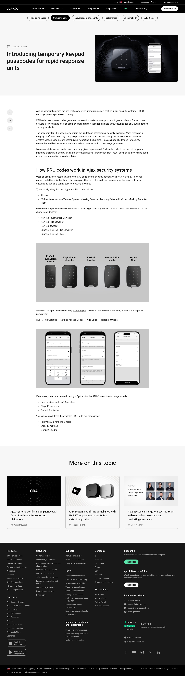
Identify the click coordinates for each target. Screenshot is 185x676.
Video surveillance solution (47, 577)
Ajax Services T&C (14, 672)
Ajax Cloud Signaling (15, 628)
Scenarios (11, 636)
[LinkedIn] (10, 120)
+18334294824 (134, 600)
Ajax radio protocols (15, 590)
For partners (111, 9)
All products (11, 571)
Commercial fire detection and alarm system (48, 564)
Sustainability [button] (130, 18)
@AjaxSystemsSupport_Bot (138, 608)
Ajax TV (10, 621)
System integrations (15, 578)
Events (97, 567)
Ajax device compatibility (75, 576)
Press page (99, 563)
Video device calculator (74, 591)
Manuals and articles (73, 556)
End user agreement (32, 672)
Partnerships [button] (111, 18)
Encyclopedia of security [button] (86, 18)
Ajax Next (98, 575)
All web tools (70, 615)
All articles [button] (149, 18)
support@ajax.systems (137, 604)
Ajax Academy (100, 598)
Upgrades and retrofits (45, 591)
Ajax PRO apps (78, 310)
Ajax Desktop (12, 610)
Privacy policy (29, 669)
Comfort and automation (17, 567)
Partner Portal (100, 602)
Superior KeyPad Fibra (52, 234)
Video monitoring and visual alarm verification (76, 635)
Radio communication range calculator (76, 599)
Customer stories (43, 556)
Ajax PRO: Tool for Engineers (18, 606)
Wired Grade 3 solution (45, 574)
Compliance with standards (76, 563)
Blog (126, 9)
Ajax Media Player (14, 632)
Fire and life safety (14, 563)
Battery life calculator (74, 595)
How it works (41, 595)
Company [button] (91, 9)
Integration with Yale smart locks (47, 582)
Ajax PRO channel (102, 578)
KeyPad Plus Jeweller (52, 222)
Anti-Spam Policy (126, 669)
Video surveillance (14, 560)
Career (97, 571)
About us (98, 560)
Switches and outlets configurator (73, 606)
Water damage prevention (46, 587)
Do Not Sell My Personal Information (103, 669)
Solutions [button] (55, 9)
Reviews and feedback (104, 582)
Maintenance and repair (74, 560)
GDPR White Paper (63, 669)
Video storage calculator (75, 587)
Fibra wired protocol (14, 586)
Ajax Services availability (75, 583)
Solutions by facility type (46, 560)
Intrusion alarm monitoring (76, 630)
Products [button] (37, 9)
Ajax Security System (15, 602)
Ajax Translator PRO (15, 625)
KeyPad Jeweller (49, 226)
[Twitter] (10, 128)
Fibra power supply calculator (76, 611)
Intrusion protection (15, 556)
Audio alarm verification (74, 640)
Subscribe (131, 562)
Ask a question (134, 612)
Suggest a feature (135, 642)
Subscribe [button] (131, 585)
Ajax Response (13, 617)
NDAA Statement (79, 669)
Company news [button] (60, 18)
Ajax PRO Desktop (14, 613)
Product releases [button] (38, 18)
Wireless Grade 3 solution (46, 570)
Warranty (46, 672)
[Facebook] (10, 112)
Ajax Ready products (15, 582)
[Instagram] (142, 652)
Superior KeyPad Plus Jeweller (57, 230)
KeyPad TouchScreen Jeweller (56, 217)
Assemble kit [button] (170, 9)
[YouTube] (134, 652)
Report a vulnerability (45, 669)
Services (10, 575)
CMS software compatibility (76, 579)
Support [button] (73, 9)
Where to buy (141, 9)
